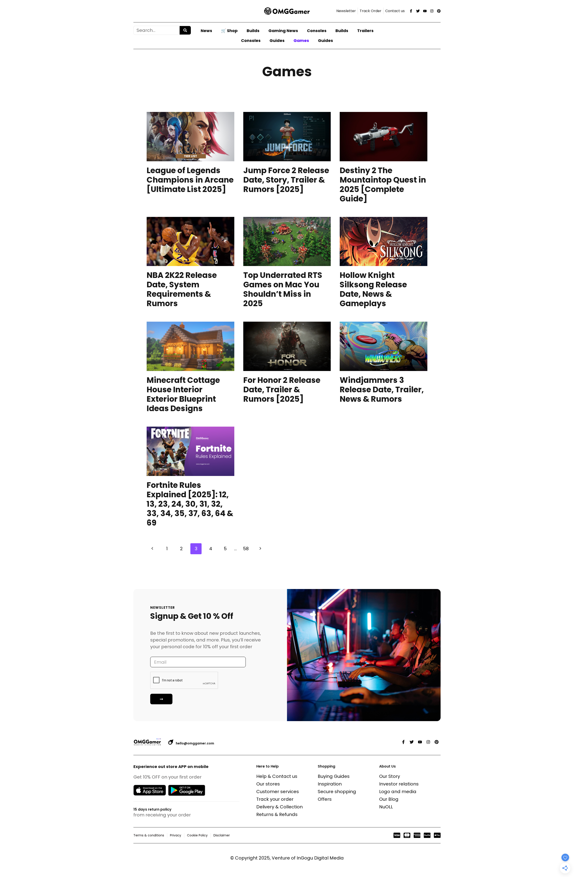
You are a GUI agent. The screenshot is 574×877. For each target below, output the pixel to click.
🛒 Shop (229, 30)
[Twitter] (418, 11)
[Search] (185, 30)
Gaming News (283, 30)
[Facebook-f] (411, 11)
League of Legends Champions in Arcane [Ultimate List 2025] (190, 180)
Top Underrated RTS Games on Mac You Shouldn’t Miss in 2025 (282, 289)
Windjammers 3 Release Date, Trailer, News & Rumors (382, 389)
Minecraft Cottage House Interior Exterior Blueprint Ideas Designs (183, 394)
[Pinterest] (439, 11)
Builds (253, 30)
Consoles (316, 30)
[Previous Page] (152, 548)
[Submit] (161, 699)
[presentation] (190, 136)
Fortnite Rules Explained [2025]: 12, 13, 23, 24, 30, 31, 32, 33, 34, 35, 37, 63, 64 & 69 (190, 504)
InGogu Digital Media (320, 858)
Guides (277, 40)
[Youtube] (425, 11)
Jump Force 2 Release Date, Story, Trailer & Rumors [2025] (286, 180)
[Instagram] (432, 11)
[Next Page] (260, 548)
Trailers (365, 30)
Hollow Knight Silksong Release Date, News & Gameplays (373, 289)
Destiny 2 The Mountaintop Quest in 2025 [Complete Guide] (383, 184)
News (206, 30)
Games (301, 40)
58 (246, 548)
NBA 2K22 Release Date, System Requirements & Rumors (182, 289)
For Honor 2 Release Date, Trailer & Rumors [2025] (281, 389)
